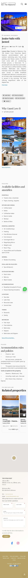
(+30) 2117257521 (9, 494)
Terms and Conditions (14, 556)
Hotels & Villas (5, 556)
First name (6, 504)
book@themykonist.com (12, 496)
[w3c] (12, 566)
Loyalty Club (13, 558)
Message (5, 518)
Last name (18, 504)
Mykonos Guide (6, 558)
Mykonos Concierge (21, 558)
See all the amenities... (8, 338)
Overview (4, 85)
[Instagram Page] (16, 543)
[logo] (11, 4)
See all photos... (6, 167)
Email (4, 511)
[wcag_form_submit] (16, 566)
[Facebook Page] (11, 543)
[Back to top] (24, 574)
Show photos (21, 28)
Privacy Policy (23, 556)
